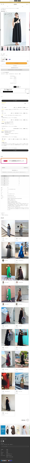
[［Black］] (6, 59)
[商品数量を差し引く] (4, 63)
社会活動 (7, 452)
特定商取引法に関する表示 (9, 455)
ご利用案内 (2, 449)
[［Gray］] (4, 59)
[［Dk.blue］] (10, 59)
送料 (11, 67)
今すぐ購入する (15, 65)
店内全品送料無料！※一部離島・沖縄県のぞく (14, 2)
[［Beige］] (1, 59)
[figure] (9, 86)
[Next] (29, 30)
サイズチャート (3, 212)
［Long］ (6, 55)
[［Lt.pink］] (8, 59)
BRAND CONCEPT (3, 455)
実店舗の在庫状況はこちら (15, 170)
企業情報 (7, 449)
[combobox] (15, 87)
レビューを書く (15, 100)
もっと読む (15, 150)
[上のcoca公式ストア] (3, 441)
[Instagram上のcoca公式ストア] (1, 441)
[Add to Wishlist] (28, 63)
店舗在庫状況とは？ (26, 167)
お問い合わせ (2, 452)
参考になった (27, 109)
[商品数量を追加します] (1, 63)
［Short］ (2, 55)
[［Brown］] (3, 59)
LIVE (7, 6)
